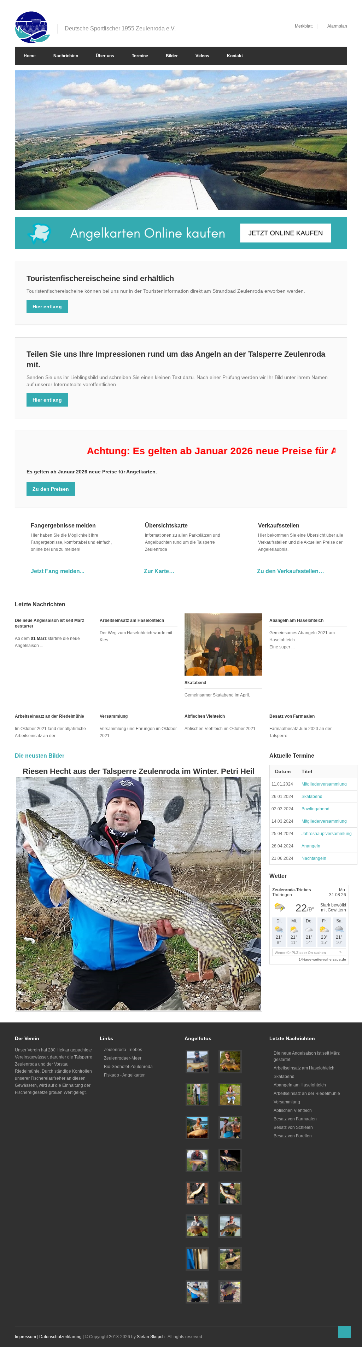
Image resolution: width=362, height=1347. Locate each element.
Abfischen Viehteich (205, 716)
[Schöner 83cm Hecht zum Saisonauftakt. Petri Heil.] (230, 1094)
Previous (321, 198)
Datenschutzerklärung (60, 1336)
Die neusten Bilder (39, 756)
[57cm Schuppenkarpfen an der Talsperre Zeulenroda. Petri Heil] (230, 1292)
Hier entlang (47, 306)
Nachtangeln (314, 858)
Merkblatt (304, 26)
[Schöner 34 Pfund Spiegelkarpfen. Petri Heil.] (197, 1226)
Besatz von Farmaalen (292, 716)
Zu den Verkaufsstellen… (290, 571)
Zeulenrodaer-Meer (122, 1058)
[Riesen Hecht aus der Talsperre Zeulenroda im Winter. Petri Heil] (197, 1292)
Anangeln (311, 846)
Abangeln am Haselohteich (296, 620)
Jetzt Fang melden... (57, 571)
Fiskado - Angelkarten (125, 1075)
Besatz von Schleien (293, 1127)
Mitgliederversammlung (324, 784)
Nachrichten (65, 55)
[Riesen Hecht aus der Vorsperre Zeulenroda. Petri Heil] (197, 1061)
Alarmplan (337, 26)
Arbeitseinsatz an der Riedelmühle (49, 716)
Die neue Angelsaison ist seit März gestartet (307, 1056)
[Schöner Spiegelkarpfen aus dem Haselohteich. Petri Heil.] (197, 1160)
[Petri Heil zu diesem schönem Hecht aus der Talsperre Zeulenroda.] (230, 1193)
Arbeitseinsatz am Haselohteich (132, 620)
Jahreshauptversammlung (327, 833)
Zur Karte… (159, 571)
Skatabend (195, 682)
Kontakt (235, 55)
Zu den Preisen (51, 489)
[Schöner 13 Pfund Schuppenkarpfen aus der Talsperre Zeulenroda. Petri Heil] (230, 1061)
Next (334, 198)
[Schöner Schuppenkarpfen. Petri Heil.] (230, 1226)
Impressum (25, 1336)
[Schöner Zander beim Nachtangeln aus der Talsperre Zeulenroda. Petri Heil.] (230, 1160)
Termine (140, 55)
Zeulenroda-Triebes (123, 1049)
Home (30, 55)
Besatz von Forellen (293, 1135)
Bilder (172, 55)
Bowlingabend (315, 808)
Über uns (105, 55)
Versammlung (114, 716)
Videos (202, 55)
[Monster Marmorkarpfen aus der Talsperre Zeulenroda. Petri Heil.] (230, 1127)
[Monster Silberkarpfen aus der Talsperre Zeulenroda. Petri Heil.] (197, 1127)
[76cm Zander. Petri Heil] (230, 1259)
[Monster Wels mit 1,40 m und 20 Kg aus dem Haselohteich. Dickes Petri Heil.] (197, 1094)
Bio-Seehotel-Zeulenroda (128, 1066)
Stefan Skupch (151, 1336)
